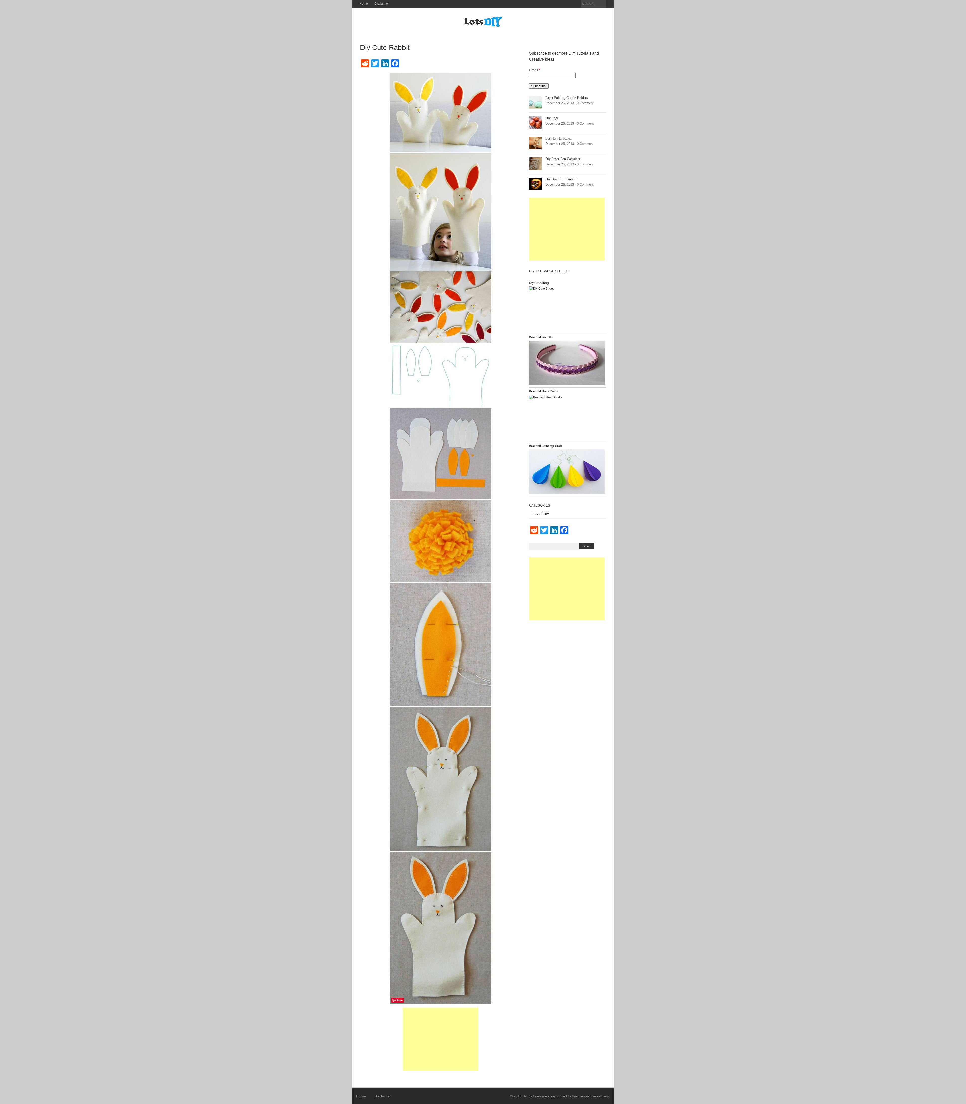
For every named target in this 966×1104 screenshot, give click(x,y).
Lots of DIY (540, 514)
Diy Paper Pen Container (562, 159)
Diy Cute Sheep (539, 283)
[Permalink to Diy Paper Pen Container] (535, 163)
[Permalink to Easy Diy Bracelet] (535, 143)
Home (363, 3)
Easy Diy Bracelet (558, 138)
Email (534, 70)
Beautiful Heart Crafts (543, 391)
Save (399, 1000)
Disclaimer (381, 3)
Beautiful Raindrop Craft (545, 446)
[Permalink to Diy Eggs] (535, 123)
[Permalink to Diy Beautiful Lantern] (535, 184)
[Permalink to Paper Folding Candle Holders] (535, 102)
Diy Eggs (551, 118)
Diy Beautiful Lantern (560, 179)
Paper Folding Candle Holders (566, 98)
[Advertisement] (440, 1039)
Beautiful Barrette (540, 337)
